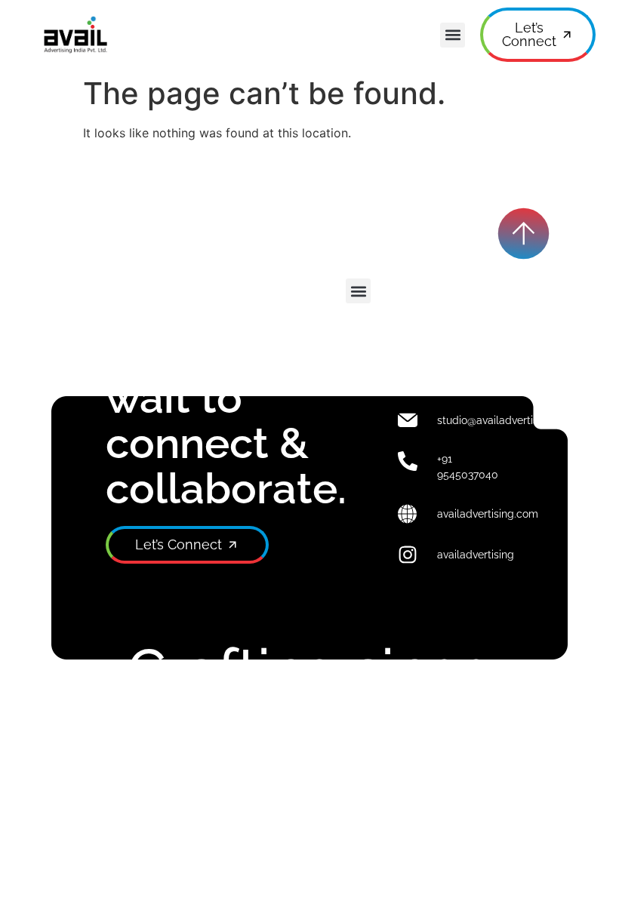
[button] (452, 35)
